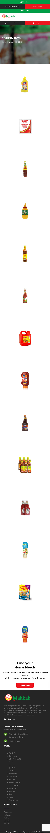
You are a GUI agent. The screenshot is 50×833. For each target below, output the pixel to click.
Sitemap (12, 791)
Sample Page (13, 800)
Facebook (8, 812)
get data (12, 768)
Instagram (7, 815)
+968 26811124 (38, 6)
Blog (10, 794)
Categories (10, 42)
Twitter (7, 818)
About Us (12, 788)
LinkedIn (7, 821)
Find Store (26, 2)
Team (11, 762)
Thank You (12, 753)
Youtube (7, 824)
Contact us (13, 776)
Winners (16, 785)
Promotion (13, 774)
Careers (12, 765)
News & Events (14, 782)
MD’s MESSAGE (15, 759)
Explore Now (25, 685)
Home (4, 42)
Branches (12, 779)
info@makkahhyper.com (13, 6)
